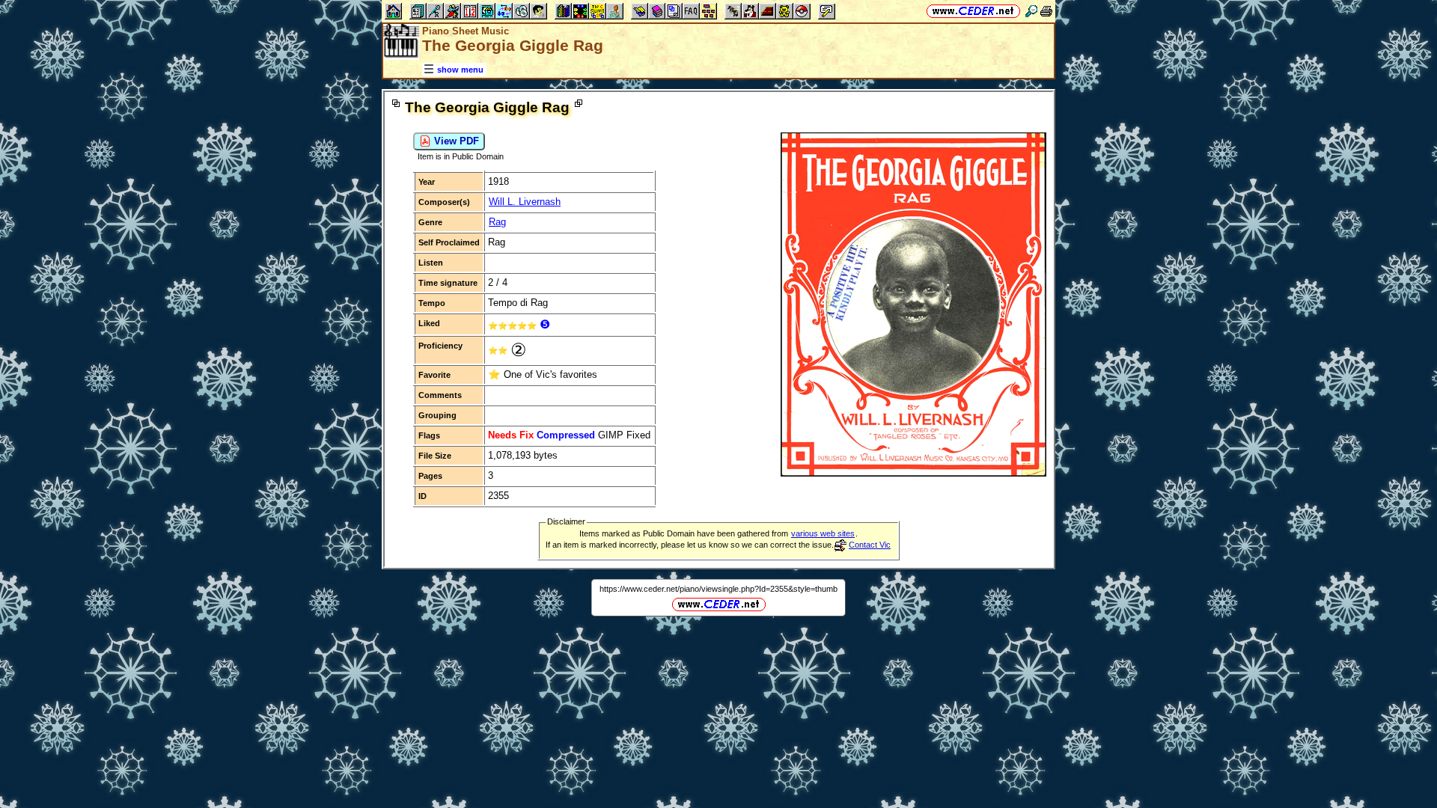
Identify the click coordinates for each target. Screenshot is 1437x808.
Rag (497, 221)
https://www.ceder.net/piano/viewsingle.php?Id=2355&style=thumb (718, 588)
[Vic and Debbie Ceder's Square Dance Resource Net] (973, 10)
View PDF (455, 141)
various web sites (823, 533)
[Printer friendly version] (1046, 10)
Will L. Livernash (525, 201)
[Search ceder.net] (1031, 10)
